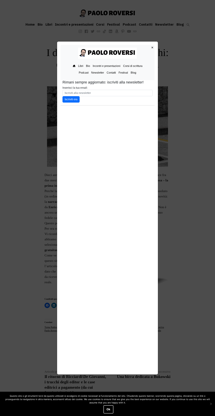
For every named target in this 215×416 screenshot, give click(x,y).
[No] (210, 404)
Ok (108, 409)
